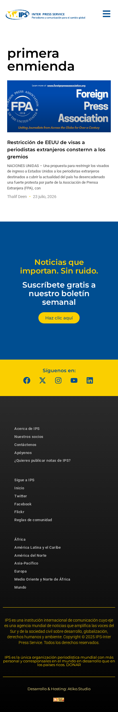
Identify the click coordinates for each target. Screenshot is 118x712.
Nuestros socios (29, 436)
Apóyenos (23, 453)
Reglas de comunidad (33, 520)
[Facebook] (27, 380)
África (19, 539)
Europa (20, 571)
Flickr (19, 512)
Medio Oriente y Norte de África (42, 579)
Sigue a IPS (24, 480)
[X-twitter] (43, 380)
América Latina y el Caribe (37, 547)
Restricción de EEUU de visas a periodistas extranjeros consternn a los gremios (56, 149)
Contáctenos (25, 445)
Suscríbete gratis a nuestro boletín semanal (59, 293)
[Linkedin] (90, 380)
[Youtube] (74, 380)
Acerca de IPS (27, 428)
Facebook (23, 504)
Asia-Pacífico (26, 563)
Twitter (20, 496)
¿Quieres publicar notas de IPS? (42, 460)
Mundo (20, 587)
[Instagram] (58, 380)
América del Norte (30, 555)
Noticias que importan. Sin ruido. (59, 266)
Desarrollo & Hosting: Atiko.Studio (59, 688)
